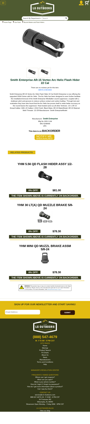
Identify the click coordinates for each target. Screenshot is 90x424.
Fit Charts (45, 353)
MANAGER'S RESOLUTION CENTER (45, 370)
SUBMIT (67, 312)
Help (45, 364)
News (45, 357)
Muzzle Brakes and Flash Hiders (34, 22)
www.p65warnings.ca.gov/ (54, 289)
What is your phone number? (45, 382)
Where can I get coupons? (45, 377)
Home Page (7, 22)
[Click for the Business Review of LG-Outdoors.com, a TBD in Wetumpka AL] (3, 416)
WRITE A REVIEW (45, 90)
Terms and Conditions (45, 362)
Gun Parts (17, 22)
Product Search (45, 350)
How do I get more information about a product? (45, 386)
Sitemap (45, 348)
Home (45, 346)
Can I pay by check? (45, 389)
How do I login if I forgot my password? (45, 384)
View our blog (45, 410)
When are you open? (45, 379)
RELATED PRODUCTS (21, 152)
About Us (45, 355)
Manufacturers (45, 360)
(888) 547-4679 (45, 337)
